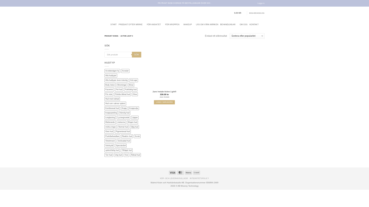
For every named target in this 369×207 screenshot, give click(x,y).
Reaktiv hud (127, 136)
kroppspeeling (111, 113)
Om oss (244, 24)
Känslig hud (124, 113)
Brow (131, 85)
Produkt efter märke (131, 24)
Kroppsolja (133, 108)
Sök (136, 54)
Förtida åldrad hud (122, 94)
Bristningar (121, 85)
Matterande (110, 122)
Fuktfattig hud (131, 89)
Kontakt (254, 24)
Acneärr (125, 71)
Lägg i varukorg (164, 102)
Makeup (187, 24)
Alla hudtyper (110, 75)
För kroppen (172, 24)
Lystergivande (123, 117)
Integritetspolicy (199, 178)
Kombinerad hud (112, 108)
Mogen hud (132, 122)
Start (113, 24)
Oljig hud (134, 127)
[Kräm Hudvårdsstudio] (123, 13)
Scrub (137, 136)
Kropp (124, 108)
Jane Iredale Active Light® (164, 91)
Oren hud (109, 131)
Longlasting (110, 117)
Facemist (109, 89)
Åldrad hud (135, 155)
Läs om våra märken (207, 24)
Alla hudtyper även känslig (116, 80)
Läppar (135, 117)
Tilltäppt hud (127, 150)
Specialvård (121, 145)
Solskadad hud (124, 141)
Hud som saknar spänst (115, 103)
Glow (135, 94)
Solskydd (109, 145)
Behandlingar (227, 24)
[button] (239, 13)
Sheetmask (110, 141)
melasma (121, 122)
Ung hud (118, 155)
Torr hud (108, 155)
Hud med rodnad (112, 99)
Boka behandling (256, 13)
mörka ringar (110, 127)
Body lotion (110, 85)
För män (108, 94)
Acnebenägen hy (112, 71)
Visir (126, 155)
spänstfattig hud (112, 150)
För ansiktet (154, 24)
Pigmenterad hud (123, 131)
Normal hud (123, 127)
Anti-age (133, 80)
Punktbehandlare (112, 136)
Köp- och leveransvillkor (174, 178)
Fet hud (119, 89)
